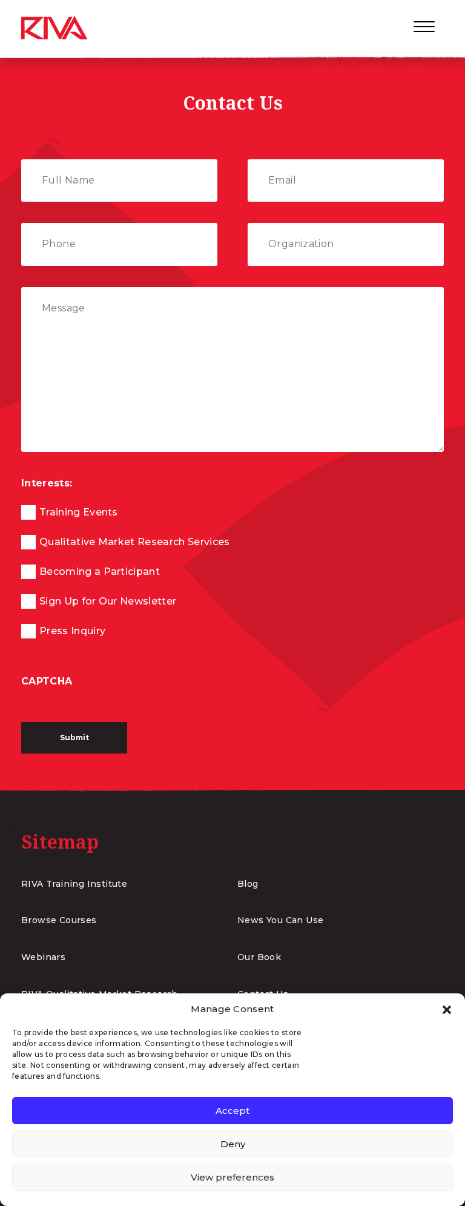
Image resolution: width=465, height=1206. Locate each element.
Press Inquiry (72, 631)
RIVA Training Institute (74, 883)
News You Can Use (280, 920)
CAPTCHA (46, 681)
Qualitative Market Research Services (134, 542)
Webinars (43, 957)
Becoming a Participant (99, 571)
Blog (248, 883)
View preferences (232, 1177)
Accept (232, 1110)
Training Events (78, 512)
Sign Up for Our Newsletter (107, 601)
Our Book (259, 957)
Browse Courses (59, 920)
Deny (232, 1144)
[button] (447, 1009)
